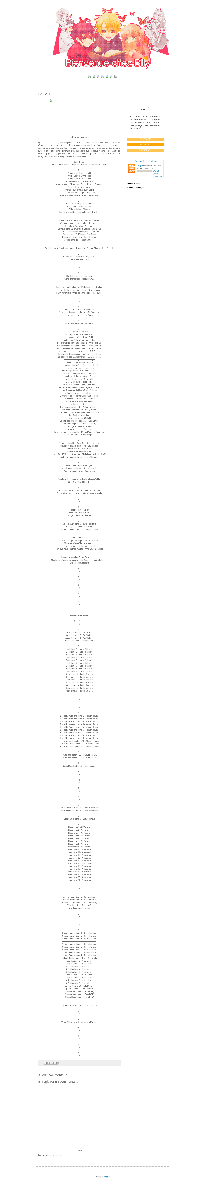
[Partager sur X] (51, 1063)
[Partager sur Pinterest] (57, 1063)
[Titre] (89, 77)
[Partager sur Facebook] (54, 1063)
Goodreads (145, 150)
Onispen (140, 165)
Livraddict (145, 145)
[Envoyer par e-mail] (45, 1063)
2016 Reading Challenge (145, 161)
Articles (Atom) (55, 1155)
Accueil (79, 1151)
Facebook (145, 139)
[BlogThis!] (48, 1063)
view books (158, 176)
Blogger (107, 1177)
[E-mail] (115, 77)
